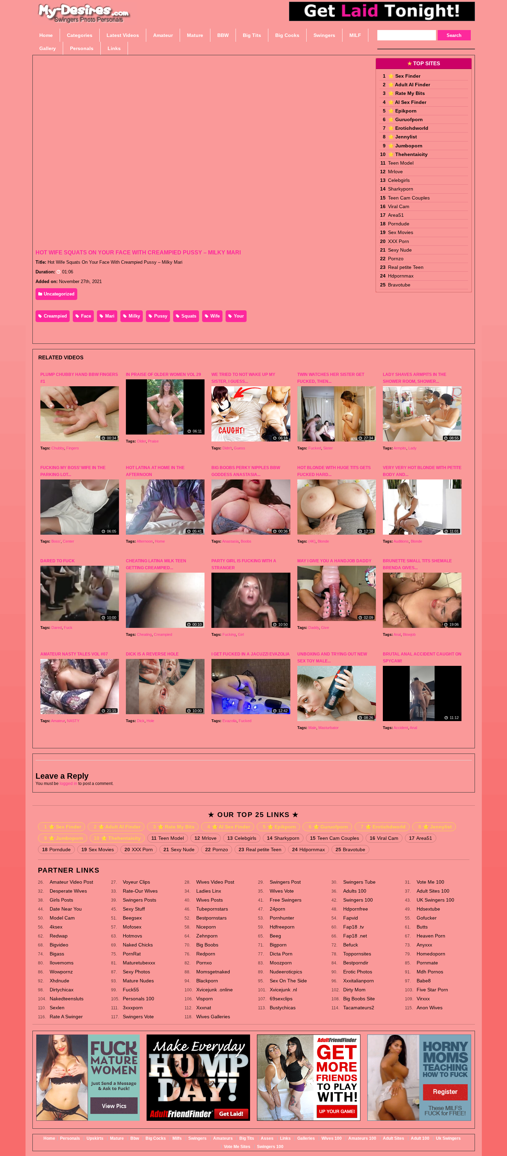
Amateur (58, 721)
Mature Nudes (138, 980)
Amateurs (223, 1138)
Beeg (275, 936)
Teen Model (401, 163)
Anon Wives (430, 1007)
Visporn (204, 998)
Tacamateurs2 (358, 1007)
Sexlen (57, 1007)
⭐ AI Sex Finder (407, 102)
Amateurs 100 (362, 1138)
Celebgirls (399, 180)
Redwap (59, 936)
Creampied (54, 316)
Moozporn (281, 962)
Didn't (227, 448)
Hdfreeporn (282, 927)
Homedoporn (431, 953)
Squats (188, 316)
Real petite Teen (406, 267)
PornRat (132, 953)
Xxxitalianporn (358, 980)
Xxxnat (203, 1007)
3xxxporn (133, 1007)
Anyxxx (424, 945)
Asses (267, 1138)
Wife (214, 316)
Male (312, 728)
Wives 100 (331, 1138)
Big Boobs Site (359, 998)
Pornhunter (282, 918)
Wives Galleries (213, 1016)
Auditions (401, 541)
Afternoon (145, 541)
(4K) (312, 541)
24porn (277, 909)
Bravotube (399, 285)
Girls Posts (61, 900)
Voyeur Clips (136, 882)
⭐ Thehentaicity (408, 154)
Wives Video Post (215, 882)
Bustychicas (283, 1007)
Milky (133, 316)
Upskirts (95, 1138)
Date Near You (66, 909)
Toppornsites (357, 953)
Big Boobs (207, 945)
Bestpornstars (211, 918)
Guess (239, 448)
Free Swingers (285, 900)
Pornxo (204, 962)
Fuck (68, 627)
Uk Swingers (448, 1138)
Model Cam (62, 918)
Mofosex (132, 927)
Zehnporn (207, 936)
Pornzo (396, 258)
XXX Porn (398, 241)
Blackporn (207, 980)
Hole (150, 721)
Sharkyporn (400, 189)
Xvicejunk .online (214, 989)
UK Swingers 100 (435, 900)
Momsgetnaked (213, 971)
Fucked (314, 448)
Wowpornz (61, 971)
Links (285, 1138)
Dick (141, 721)
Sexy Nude (400, 250)
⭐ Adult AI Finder (409, 84)
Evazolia (229, 721)
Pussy (160, 316)
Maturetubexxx (139, 962)
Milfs (177, 1138)
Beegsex (132, 918)
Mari (109, 316)
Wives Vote (282, 891)
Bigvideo (59, 945)
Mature (117, 1138)
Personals (70, 1138)
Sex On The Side (288, 980)
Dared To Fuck (57, 560)
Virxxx (423, 998)
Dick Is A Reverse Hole (152, 654)
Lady (412, 448)
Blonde (323, 541)
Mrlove (395, 171)
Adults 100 (354, 891)
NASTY (73, 721)
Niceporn (206, 927)
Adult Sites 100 (433, 891)
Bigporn (278, 945)
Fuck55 (131, 989)
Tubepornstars (212, 909)
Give (325, 627)
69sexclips (281, 998)
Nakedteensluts (66, 998)
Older (141, 441)
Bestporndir (355, 962)
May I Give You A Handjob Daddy (334, 560)
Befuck (350, 945)
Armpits (400, 448)
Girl (241, 634)
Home (160, 541)
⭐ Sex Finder (404, 76)
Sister (328, 448)
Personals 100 (138, 998)
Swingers (197, 1138)
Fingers (72, 448)
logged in (68, 783)
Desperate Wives (68, 891)
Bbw (134, 1138)
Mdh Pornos (430, 971)
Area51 (396, 215)
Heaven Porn (431, 936)
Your (238, 316)
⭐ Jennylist (402, 136)
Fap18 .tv (353, 927)
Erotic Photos (357, 971)
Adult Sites (393, 1138)
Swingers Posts (139, 900)
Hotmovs (132, 936)
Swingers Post (285, 882)
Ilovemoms (61, 962)
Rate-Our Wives (140, 891)
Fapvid (350, 918)
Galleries (306, 1138)
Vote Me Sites (237, 1146)
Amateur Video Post (71, 882)
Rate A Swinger (66, 1016)
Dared (56, 627)
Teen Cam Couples (409, 198)
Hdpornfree (355, 909)
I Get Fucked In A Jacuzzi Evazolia (250, 654)
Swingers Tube (359, 882)
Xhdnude (59, 980)
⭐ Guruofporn (405, 119)
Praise (153, 441)
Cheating (144, 634)
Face (85, 316)
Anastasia (230, 541)
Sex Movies (400, 232)
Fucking (229, 634)
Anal (397, 634)
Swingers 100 (358, 900)
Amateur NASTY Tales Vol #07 (74, 654)
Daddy (313, 627)
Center (68, 541)
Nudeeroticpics (286, 971)
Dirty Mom (354, 989)
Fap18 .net (355, 936)
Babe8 (424, 980)
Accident (401, 728)
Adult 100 (420, 1138)
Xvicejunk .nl (283, 989)
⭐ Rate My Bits (406, 93)
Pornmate (427, 962)
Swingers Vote (138, 1016)
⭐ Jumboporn (405, 145)
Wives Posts (209, 900)
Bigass (57, 953)
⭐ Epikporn (402, 111)
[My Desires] (84, 20)
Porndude (398, 223)
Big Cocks (156, 1138)
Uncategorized (58, 294)
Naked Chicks (138, 945)
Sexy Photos (136, 971)
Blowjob (409, 634)
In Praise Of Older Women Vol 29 (163, 374)
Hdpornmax (401, 276)
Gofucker (427, 918)
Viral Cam (398, 206)
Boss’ (56, 541)
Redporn (205, 953)
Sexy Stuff (134, 909)
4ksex (56, 927)
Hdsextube (428, 909)
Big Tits (246, 1138)
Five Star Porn (432, 989)
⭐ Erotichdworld (408, 128)
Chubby (57, 448)
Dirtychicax (61, 989)
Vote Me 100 (430, 882)
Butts (422, 927)
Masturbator (328, 728)
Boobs (246, 541)
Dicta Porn (281, 953)
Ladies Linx (208, 891)
